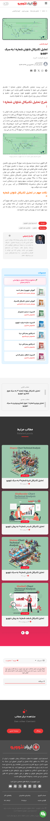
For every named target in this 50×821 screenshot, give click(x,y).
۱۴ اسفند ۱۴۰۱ (24, 530)
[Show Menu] (46, 3)
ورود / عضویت (11, 660)
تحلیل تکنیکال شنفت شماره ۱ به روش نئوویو (25, 618)
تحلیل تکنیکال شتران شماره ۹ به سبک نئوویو (25, 572)
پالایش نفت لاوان (24, 228)
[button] (46, 70)
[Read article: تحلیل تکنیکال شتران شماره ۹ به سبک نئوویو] (25, 553)
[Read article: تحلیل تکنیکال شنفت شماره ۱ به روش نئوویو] (25, 599)
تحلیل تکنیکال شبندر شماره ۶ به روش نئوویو (25, 526)
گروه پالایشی (16, 11)
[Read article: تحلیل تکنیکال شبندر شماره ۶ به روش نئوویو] (25, 507)
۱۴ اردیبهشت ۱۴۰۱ (24, 622)
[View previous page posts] (27, 632)
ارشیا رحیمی (38, 63)
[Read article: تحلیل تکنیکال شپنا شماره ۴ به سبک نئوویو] (25, 461)
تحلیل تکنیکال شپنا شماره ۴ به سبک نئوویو (25, 480)
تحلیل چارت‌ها (34, 11)
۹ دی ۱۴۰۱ (24, 576)
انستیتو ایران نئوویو (30, 223)
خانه (43, 11)
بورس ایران (25, 11)
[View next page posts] (23, 632)
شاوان (35, 228)
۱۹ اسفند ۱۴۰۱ (24, 484)
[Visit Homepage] (27, 3)
